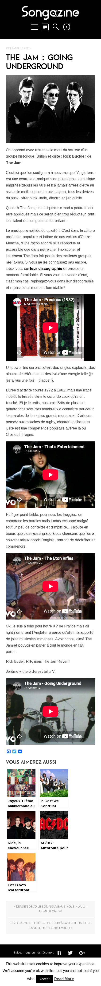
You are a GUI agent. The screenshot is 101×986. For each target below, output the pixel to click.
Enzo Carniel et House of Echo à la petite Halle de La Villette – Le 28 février (51, 926)
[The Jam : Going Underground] (50, 109)
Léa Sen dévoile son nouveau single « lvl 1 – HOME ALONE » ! (51, 909)
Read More (64, 979)
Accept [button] (44, 979)
